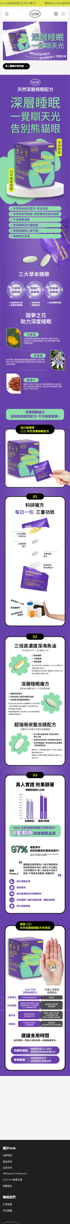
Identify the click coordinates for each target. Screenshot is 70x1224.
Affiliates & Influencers (15, 1173)
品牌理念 (7, 1155)
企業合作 (7, 1167)
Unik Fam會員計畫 (12, 1179)
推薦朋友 (7, 1186)
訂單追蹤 (7, 1204)
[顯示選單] (6, 14)
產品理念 (7, 1161)
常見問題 (7, 1210)
